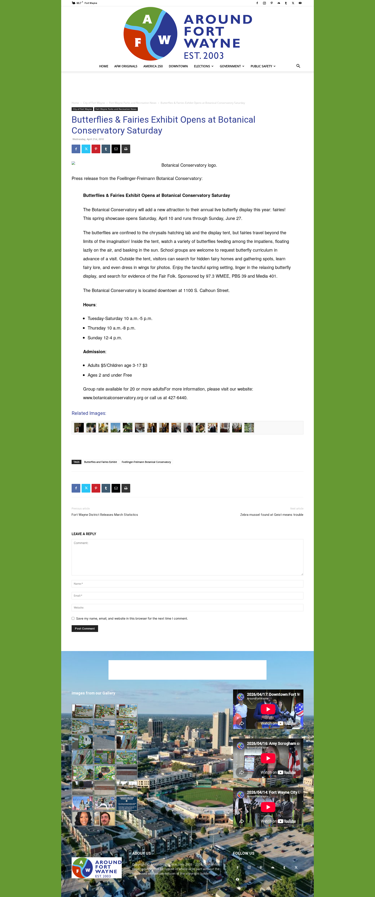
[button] (298, 66)
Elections (202, 66)
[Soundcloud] (278, 3)
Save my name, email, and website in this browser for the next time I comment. (132, 618)
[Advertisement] (187, 86)
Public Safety (261, 66)
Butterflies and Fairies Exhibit (100, 461)
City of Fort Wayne (94, 103)
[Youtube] (300, 3)
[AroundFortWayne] (187, 33)
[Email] (116, 149)
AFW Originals (125, 66)
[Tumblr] (286, 3)
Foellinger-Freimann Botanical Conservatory (146, 461)
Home (103, 66)
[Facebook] (257, 3)
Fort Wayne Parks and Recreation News (132, 103)
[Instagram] (264, 3)
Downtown (178, 66)
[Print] (126, 149)
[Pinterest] (271, 3)
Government (230, 66)
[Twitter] (293, 3)
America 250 (153, 66)
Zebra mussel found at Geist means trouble (271, 515)
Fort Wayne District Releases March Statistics (105, 515)
